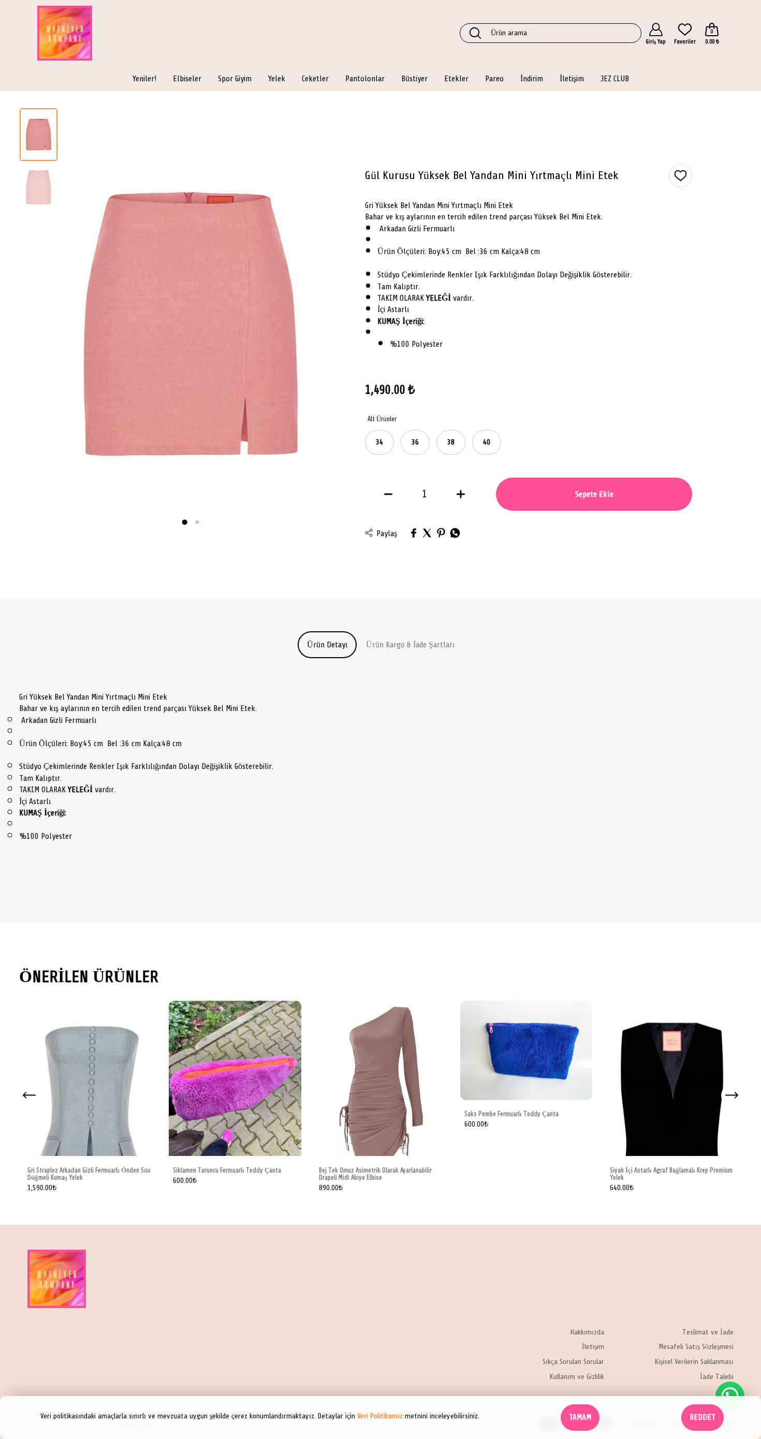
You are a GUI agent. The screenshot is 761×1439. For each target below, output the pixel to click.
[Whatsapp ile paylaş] (455, 533)
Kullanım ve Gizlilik (577, 1377)
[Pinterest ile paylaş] (441, 533)
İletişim (593, 1347)
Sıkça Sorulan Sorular (573, 1362)
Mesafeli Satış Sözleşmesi (696, 1347)
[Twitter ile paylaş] (427, 533)
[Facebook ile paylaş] (413, 533)
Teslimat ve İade (708, 1332)
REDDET (702, 1417)
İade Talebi (717, 1377)
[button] (185, 522)
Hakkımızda (587, 1332)
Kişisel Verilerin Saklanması (694, 1362)
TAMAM (580, 1417)
